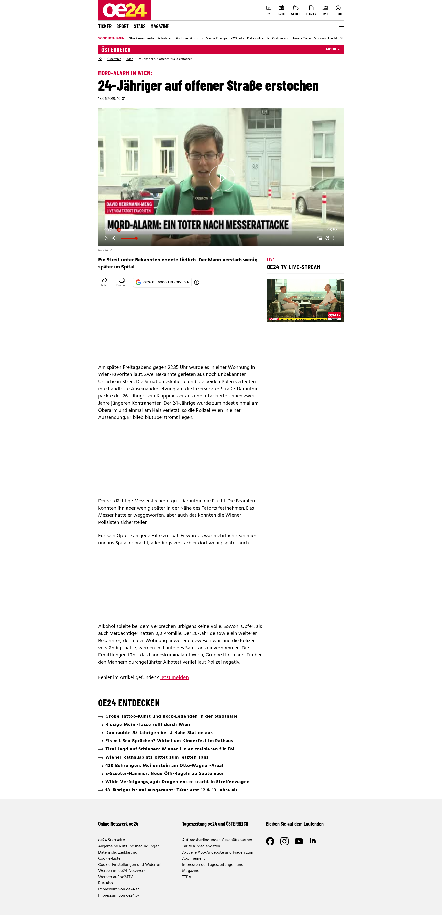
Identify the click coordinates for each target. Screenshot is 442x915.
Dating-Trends (258, 38)
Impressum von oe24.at (118, 889)
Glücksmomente (141, 38)
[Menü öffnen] (341, 26)
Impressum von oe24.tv (118, 895)
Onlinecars (280, 38)
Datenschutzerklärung (117, 852)
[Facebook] (270, 841)
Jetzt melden (174, 677)
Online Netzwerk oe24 (118, 824)
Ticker (105, 26)
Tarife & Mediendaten (201, 846)
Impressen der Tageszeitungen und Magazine (213, 868)
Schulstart (165, 38)
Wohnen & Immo (189, 38)
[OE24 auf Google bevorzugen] (197, 282)
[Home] (100, 59)
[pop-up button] (327, 238)
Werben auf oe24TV (115, 877)
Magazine (160, 26)
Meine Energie (216, 38)
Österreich (116, 49)
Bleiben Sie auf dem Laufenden (295, 824)
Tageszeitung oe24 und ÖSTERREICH (215, 824)
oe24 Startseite (111, 840)
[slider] (221, 230)
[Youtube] (299, 841)
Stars (140, 26)
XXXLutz (237, 38)
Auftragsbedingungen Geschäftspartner (217, 840)
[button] (222, 178)
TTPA (186, 877)
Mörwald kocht (325, 38)
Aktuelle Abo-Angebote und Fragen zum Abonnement (217, 855)
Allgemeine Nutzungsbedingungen (129, 846)
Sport (123, 26)
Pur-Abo (105, 883)
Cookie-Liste (109, 858)
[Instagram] (284, 841)
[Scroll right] (341, 38)
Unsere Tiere (301, 38)
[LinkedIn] (313, 841)
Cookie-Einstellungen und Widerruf (129, 865)
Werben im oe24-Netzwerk (122, 871)
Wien (129, 59)
